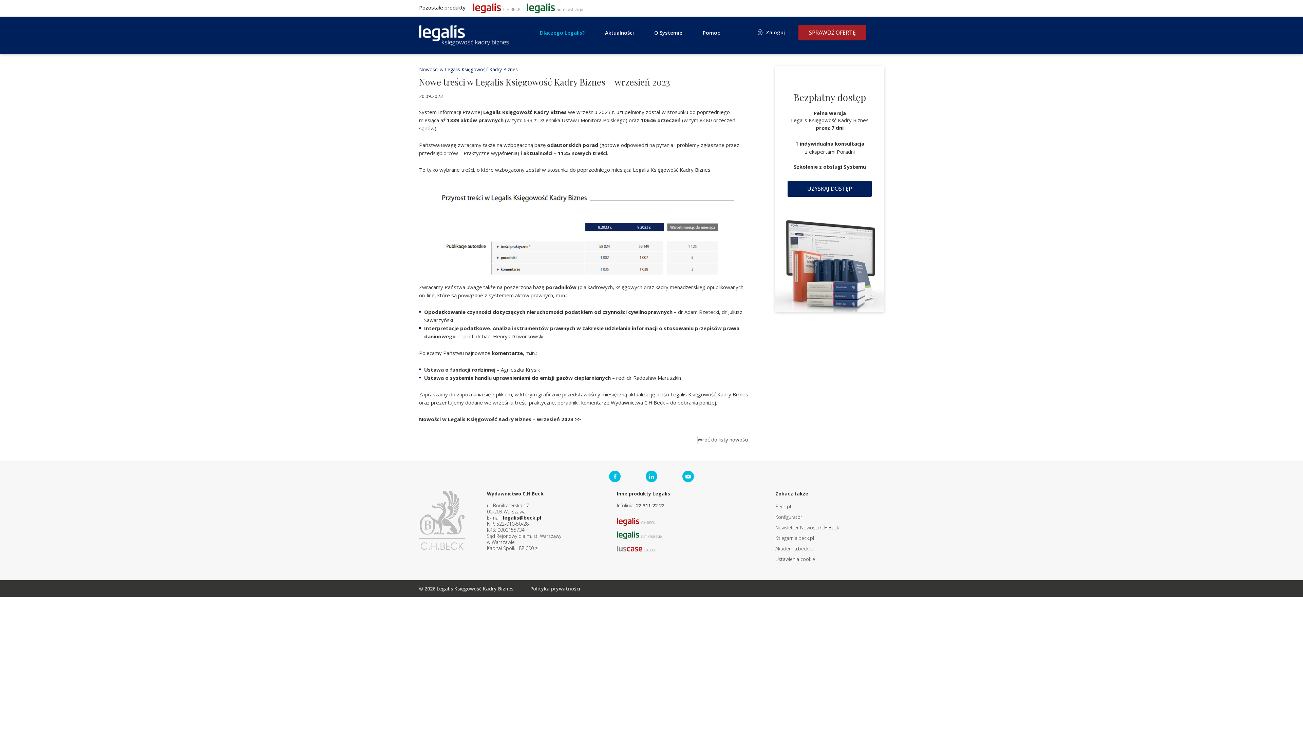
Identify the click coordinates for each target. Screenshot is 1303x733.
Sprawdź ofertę (832, 32)
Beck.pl (783, 506)
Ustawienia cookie (795, 559)
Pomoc (711, 32)
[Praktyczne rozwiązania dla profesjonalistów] (464, 35)
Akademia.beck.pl (794, 548)
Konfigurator (788, 517)
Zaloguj (775, 32)
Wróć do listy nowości (723, 439)
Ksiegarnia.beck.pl (794, 538)
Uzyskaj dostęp (829, 188)
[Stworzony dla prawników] (497, 7)
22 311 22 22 (650, 505)
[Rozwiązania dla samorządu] (555, 7)
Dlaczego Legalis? (562, 32)
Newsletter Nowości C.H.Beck (807, 527)
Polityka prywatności (555, 588)
